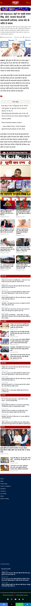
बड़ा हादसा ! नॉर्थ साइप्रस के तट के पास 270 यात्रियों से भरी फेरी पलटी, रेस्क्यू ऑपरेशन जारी (20, 348)
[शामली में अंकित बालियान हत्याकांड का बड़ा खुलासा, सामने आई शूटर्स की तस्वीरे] (23, 259)
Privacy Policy (3, 484)
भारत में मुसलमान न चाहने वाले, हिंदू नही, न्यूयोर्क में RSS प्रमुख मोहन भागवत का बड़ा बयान (7, 230)
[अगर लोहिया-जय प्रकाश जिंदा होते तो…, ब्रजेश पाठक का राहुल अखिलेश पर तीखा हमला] (23, 242)
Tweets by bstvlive (4, 564)
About (1, 481)
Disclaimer (3, 489)
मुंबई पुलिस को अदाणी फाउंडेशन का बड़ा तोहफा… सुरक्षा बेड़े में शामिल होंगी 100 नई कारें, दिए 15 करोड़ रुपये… (15, 450)
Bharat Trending (4, 499)
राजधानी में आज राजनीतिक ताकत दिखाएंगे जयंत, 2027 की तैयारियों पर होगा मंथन (7, 249)
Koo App (15, 102)
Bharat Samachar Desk (7, 37)
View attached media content (12, 122)
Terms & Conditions (5, 486)
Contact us (3, 491)
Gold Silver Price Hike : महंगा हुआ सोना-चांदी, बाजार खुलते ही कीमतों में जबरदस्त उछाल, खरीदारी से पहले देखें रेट (19, 467)
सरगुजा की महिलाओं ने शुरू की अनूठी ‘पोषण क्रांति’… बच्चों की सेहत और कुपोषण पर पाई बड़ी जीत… (20, 459)
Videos (2, 496)
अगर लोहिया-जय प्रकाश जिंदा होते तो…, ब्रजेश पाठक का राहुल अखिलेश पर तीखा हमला (23, 249)
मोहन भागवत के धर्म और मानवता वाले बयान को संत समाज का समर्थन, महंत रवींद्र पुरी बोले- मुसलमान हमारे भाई (20, 356)
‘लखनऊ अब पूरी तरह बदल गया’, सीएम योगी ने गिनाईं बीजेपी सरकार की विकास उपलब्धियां (22, 231)
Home (2, 479)
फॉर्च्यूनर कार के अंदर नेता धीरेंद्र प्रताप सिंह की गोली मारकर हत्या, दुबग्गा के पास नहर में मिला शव (7, 191)
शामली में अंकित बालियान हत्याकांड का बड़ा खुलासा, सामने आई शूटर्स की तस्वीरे (23, 266)
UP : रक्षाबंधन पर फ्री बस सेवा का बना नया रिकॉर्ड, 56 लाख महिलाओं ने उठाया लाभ (7, 266)
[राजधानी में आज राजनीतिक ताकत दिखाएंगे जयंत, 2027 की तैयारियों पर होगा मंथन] (7, 242)
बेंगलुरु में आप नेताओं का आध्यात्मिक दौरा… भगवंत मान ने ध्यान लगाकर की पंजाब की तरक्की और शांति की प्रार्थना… (20, 325)
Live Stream (3, 494)
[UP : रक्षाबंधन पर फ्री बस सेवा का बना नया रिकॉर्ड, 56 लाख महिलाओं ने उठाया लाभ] (7, 259)
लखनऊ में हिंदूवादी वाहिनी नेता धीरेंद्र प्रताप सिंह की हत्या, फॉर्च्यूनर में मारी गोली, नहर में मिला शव (7, 213)
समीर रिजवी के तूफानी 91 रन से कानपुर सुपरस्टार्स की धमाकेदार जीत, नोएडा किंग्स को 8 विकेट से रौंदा (23, 213)
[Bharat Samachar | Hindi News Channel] (15, 3)
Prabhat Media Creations (21, 595)
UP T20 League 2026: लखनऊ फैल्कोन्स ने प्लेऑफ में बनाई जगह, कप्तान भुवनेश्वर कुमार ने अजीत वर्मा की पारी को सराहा (23, 193)
